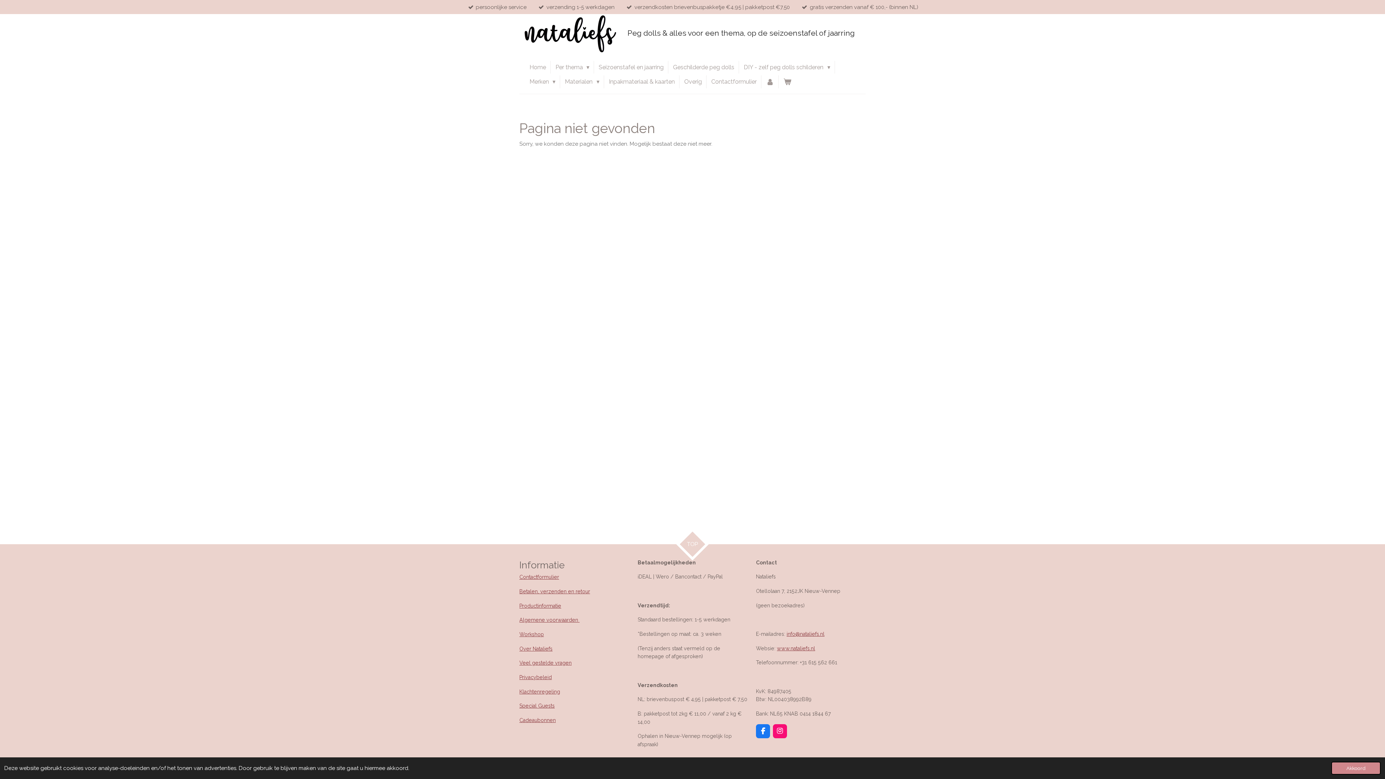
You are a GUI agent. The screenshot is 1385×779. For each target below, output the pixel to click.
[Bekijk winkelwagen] (787, 81)
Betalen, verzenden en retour (554, 591)
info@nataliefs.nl (806, 634)
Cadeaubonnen (537, 720)
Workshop (531, 634)
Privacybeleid (535, 677)
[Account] (770, 81)
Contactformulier (539, 577)
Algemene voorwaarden (549, 620)
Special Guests (537, 706)
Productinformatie (540, 606)
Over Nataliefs (536, 649)
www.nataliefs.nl (796, 648)
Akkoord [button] (1356, 768)
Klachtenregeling (539, 692)
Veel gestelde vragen (545, 663)
